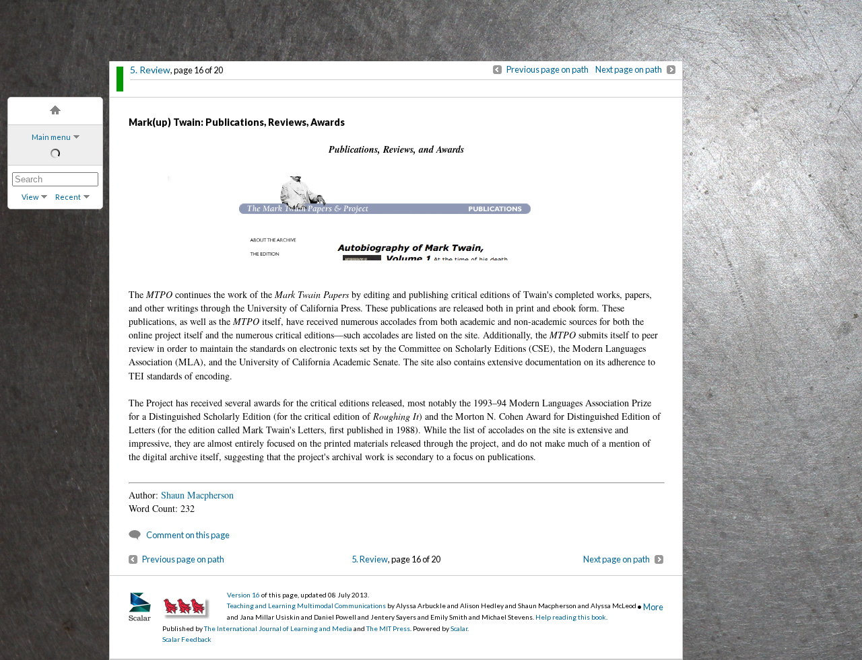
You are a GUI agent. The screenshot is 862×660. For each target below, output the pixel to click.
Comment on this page (188, 534)
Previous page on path (547, 69)
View (30, 196)
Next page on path (628, 69)
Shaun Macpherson (197, 494)
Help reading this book (570, 617)
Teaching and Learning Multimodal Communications (306, 605)
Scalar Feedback (186, 639)
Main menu (51, 137)
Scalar (459, 628)
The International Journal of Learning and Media (278, 628)
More (653, 606)
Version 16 (243, 595)
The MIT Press (388, 628)
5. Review (150, 69)
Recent (68, 196)
